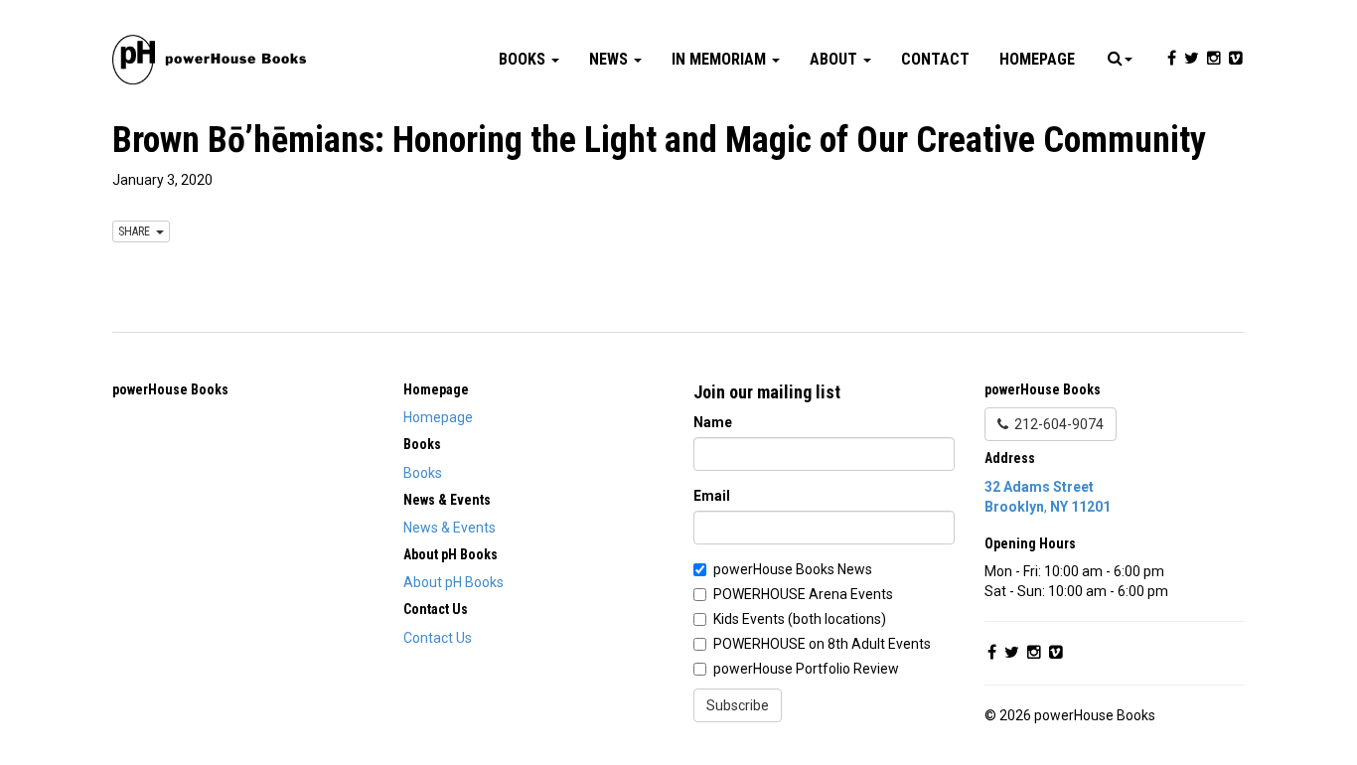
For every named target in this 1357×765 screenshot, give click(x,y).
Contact (935, 59)
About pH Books (453, 582)
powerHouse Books (170, 389)
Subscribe (737, 705)
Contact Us (437, 638)
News (610, 59)
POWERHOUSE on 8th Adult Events (822, 644)
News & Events (449, 528)
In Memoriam (721, 59)
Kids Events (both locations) (799, 619)
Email (711, 496)
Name (712, 422)
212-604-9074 (1056, 424)
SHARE (137, 231)
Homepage (1037, 59)
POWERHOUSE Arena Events (803, 594)
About (835, 59)
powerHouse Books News (792, 569)
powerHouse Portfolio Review (806, 669)
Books (524, 59)
